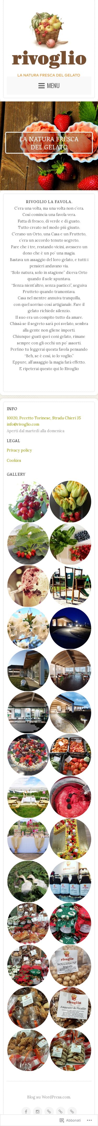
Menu (53, 85)
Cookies (14, 460)
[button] (28, 501)
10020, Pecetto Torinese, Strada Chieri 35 (44, 418)
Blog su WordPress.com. (49, 1097)
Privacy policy (19, 450)
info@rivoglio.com (23, 424)
